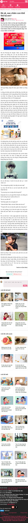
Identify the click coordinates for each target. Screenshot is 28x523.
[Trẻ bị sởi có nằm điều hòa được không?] (7, 381)
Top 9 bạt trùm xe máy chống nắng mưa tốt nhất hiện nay (6, 428)
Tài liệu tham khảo (20, 20)
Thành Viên (17, 6)
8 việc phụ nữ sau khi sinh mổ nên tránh (6, 365)
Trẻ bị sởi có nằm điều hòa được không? (5, 389)
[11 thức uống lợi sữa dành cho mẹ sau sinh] (21, 340)
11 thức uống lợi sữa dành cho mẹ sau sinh (20, 349)
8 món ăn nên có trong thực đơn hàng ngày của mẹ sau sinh (21, 366)
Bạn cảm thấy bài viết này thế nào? (14, 271)
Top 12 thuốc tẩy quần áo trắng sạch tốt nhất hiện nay (6, 463)
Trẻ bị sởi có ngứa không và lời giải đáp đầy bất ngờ (20, 408)
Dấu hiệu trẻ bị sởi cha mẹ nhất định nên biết (21, 481)
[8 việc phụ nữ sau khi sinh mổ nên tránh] (7, 358)
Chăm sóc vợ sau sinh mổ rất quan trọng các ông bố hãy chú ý (20, 306)
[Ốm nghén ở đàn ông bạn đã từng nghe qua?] (7, 297)
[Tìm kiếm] (26, 1)
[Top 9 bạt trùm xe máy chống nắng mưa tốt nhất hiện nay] (7, 419)
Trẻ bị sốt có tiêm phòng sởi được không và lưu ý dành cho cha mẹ (6, 409)
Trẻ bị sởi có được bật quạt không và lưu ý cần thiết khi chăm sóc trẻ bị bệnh (20, 390)
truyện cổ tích (10, 487)
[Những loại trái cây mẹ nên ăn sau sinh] (7, 340)
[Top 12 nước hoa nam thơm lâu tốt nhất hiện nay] (21, 419)
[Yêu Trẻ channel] (13, 508)
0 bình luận (4, 278)
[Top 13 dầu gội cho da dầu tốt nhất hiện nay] (21, 455)
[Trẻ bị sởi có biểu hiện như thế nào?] (7, 437)
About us (3, 512)
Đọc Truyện (10, 6)
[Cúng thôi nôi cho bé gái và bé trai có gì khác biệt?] (7, 316)
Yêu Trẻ (5, 1)
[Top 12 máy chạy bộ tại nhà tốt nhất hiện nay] (21, 437)
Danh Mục (3, 6)
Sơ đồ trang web (4, 514)
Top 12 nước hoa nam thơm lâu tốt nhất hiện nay (19, 428)
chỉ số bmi (15, 489)
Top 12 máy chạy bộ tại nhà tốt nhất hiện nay (20, 445)
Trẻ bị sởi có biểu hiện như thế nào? (5, 444)
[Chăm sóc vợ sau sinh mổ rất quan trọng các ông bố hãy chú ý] (21, 297)
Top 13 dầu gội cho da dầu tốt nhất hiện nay (20, 463)
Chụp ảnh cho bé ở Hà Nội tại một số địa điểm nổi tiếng (20, 324)
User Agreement (13, 512)
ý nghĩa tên (9, 489)
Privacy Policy (24, 512)
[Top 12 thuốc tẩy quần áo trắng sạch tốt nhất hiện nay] (7, 455)
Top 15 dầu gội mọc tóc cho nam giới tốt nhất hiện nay (6, 481)
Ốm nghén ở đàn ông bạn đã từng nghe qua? (6, 305)
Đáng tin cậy (18, 274)
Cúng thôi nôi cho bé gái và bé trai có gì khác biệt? (6, 324)
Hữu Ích (10, 274)
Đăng (25, 285)
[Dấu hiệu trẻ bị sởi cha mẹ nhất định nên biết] (21, 473)
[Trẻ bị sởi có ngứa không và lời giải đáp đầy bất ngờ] (21, 400)
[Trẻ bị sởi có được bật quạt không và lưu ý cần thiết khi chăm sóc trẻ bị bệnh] (21, 381)
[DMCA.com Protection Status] (5, 511)
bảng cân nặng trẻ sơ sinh (20, 487)
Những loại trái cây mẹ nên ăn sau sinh (6, 348)
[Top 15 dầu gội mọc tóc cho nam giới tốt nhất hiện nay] (7, 473)
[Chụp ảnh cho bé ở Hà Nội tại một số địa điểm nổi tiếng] (21, 316)
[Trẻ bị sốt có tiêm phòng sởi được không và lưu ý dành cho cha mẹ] (7, 400)
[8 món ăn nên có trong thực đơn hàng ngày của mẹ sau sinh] (21, 358)
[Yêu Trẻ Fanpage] (16, 508)
